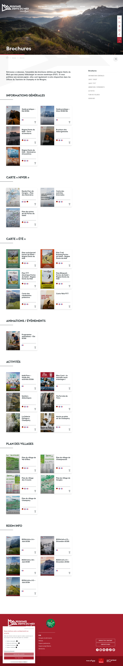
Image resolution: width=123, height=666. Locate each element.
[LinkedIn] (107, 649)
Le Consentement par (19, 661)
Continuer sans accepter (29, 628)
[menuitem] (42, 8)
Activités (91, 91)
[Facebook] (97, 649)
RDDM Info (91, 98)
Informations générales (96, 75)
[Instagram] (100, 649)
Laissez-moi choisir (18, 654)
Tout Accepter (19, 658)
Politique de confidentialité (9, 651)
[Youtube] (104, 649)
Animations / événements (96, 87)
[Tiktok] (110, 649)
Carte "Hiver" (92, 79)
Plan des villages (94, 94)
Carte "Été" (92, 83)
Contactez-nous (105, 644)
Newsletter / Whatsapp (105, 640)
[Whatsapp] (113, 649)
